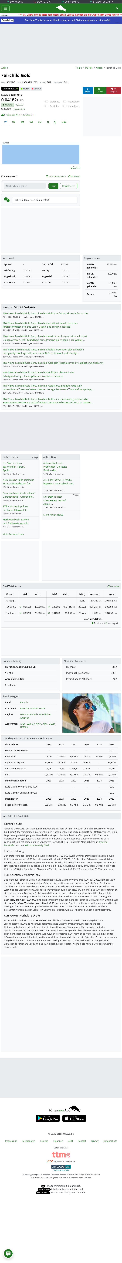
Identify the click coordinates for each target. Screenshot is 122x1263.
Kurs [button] (111, 594)
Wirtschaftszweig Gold (37, 845)
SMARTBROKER (10, 88)
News (87, 91)
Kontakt (82, 1140)
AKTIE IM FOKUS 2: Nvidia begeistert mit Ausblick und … (58, 483)
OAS (45, 723)
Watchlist (55, 101)
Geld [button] (25, 594)
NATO (39, 723)
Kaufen (26, 88)
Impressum (11, 1140)
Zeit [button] (81, 594)
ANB (70, 1140)
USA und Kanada (29, 714)
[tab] (5, 122)
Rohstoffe (58, 82)
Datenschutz (110, 1140)
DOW (43, 1)
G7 (33, 723)
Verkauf (37, 88)
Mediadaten (28, 1140)
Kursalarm (73, 106)
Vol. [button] (37, 594)
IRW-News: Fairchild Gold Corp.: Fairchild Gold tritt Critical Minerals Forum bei (45, 313)
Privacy (94, 1140)
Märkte (89, 67)
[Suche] (117, 8)
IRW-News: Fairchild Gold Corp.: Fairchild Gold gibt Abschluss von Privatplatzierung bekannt (53, 362)
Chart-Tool (75, 167)
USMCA (24, 727)
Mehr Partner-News (13, 534)
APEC (23, 723)
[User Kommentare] (8, 1253)
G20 (29, 723)
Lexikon (44, 1140)
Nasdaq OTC (19, 109)
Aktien (99, 67)
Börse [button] (9, 594)
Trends (100, 91)
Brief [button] (54, 594)
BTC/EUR (102, 1)
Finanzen (58, 1140)
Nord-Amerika (37, 708)
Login (53, 185)
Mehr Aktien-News (53, 514)
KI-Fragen (113, 90)
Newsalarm (74, 101)
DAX (16, 1)
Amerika (24, 708)
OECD (52, 723)
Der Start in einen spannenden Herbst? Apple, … (14, 466)
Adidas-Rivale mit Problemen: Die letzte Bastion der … (55, 466)
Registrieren (68, 185)
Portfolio (54, 106)
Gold (71, 1)
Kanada (24, 702)
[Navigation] (5, 8)
